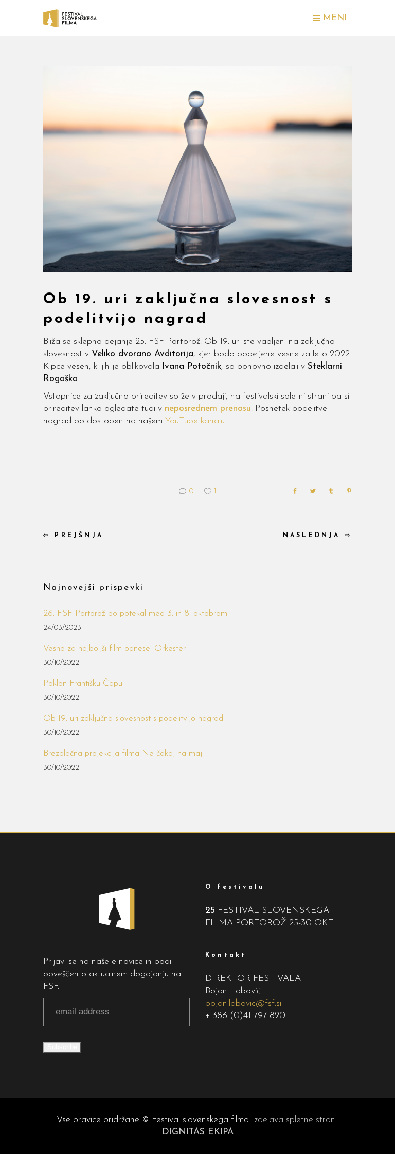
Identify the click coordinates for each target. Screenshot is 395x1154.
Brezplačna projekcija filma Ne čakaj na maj (122, 753)
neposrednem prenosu (208, 408)
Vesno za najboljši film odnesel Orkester (114, 648)
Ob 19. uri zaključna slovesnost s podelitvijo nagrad (133, 718)
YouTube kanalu (195, 421)
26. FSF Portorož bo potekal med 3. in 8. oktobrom (135, 613)
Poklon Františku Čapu (82, 683)
